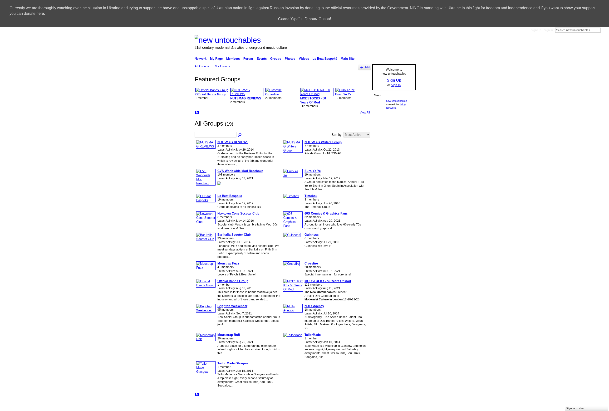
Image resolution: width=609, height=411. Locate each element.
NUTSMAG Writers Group (323, 142)
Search (604, 30)
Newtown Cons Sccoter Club (238, 213)
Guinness (311, 234)
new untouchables (396, 100)
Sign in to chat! (575, 408)
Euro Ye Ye (343, 94)
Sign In (548, 30)
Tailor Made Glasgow (232, 363)
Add (367, 67)
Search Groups (240, 135)
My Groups (222, 66)
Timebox (310, 196)
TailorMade (312, 335)
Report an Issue (359, 405)
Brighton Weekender (232, 306)
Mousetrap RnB (228, 335)
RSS (197, 113)
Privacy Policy (382, 405)
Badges (340, 405)
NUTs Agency (314, 306)
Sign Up (536, 30)
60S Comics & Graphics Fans (326, 213)
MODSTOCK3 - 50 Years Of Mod (327, 281)
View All (365, 112)
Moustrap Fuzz (228, 263)
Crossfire (272, 94)
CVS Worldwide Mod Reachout (240, 171)
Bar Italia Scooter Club (234, 234)
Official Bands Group (210, 94)
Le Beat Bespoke (229, 196)
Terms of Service (405, 405)
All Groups (202, 66)
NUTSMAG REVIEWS (245, 98)
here (40, 13)
